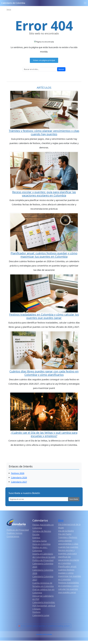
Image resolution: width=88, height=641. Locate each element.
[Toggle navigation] (85, 3)
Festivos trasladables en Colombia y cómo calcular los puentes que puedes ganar (44, 316)
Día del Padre (64, 534)
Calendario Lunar (40, 615)
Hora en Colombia (41, 544)
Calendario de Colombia (13, 3)
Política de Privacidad (42, 560)
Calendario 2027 (19, 481)
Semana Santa (39, 540)
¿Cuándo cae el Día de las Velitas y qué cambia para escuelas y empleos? (44, 434)
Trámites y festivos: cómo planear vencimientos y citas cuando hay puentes (44, 132)
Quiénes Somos (14, 533)
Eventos (36, 537)
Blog (60, 520)
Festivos (36, 612)
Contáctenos (13, 536)
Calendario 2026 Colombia (44, 634)
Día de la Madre (66, 530)
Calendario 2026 (19, 477)
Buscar (61, 69)
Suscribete (73, 499)
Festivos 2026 (17, 473)
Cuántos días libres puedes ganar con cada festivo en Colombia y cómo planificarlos (44, 373)
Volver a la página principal (44, 60)
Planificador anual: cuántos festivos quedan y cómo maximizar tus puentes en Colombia (44, 254)
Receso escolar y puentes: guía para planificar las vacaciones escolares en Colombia (44, 193)
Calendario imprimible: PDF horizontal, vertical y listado (43, 605)
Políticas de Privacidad (18, 529)
